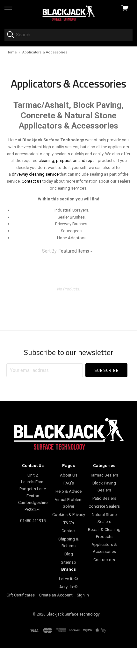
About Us (68, 475)
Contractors (104, 559)
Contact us (31, 181)
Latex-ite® (68, 578)
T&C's (68, 522)
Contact (68, 530)
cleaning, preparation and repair (68, 160)
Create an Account (56, 595)
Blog (68, 554)
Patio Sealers (104, 498)
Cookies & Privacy (68, 514)
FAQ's (68, 483)
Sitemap (68, 562)
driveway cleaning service (35, 174)
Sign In (83, 595)
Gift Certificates (20, 595)
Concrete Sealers (104, 506)
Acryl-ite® (68, 586)
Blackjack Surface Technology (73, 614)
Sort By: (50, 251)
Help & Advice (68, 491)
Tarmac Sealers (104, 475)
